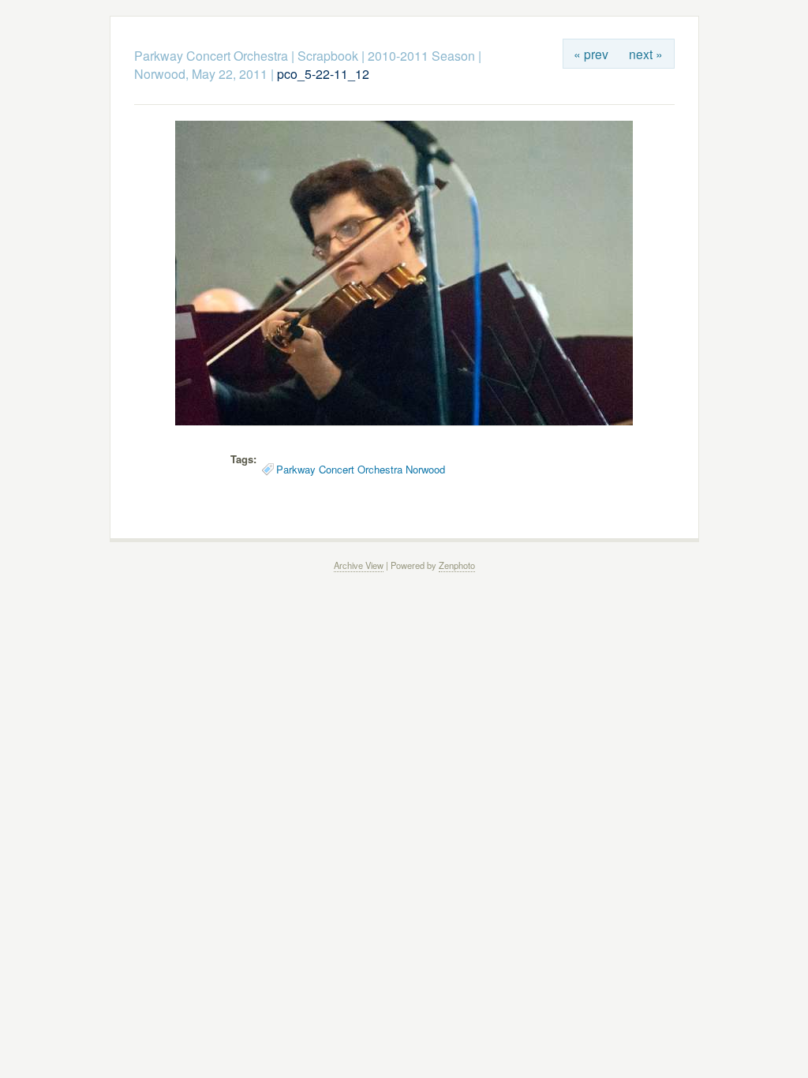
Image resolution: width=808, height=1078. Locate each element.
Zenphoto (457, 565)
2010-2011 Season (421, 56)
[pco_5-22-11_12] (404, 421)
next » (646, 53)
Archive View (358, 565)
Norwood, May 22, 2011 (200, 74)
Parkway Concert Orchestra (211, 56)
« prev (591, 53)
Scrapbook (327, 56)
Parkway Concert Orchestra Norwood (360, 469)
